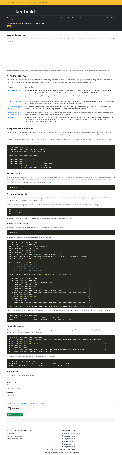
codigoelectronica (69, 436)
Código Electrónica (8, 2)
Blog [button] (23, 2)
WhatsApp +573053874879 (71, 433)
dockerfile (11, 117)
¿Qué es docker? (13, 96)
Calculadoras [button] (43, 2)
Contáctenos (11, 433)
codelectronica (68, 441)
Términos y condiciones (14, 436)
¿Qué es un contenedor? (15, 101)
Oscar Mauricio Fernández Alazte (68, 453)
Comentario (11, 392)
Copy (112, 146)
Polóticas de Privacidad (14, 439)
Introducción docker (14, 90)
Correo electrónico (13, 385)
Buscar (29, 2)
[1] (50, 182)
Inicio (19, 2)
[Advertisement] (61, 56)
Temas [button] (35, 2)
